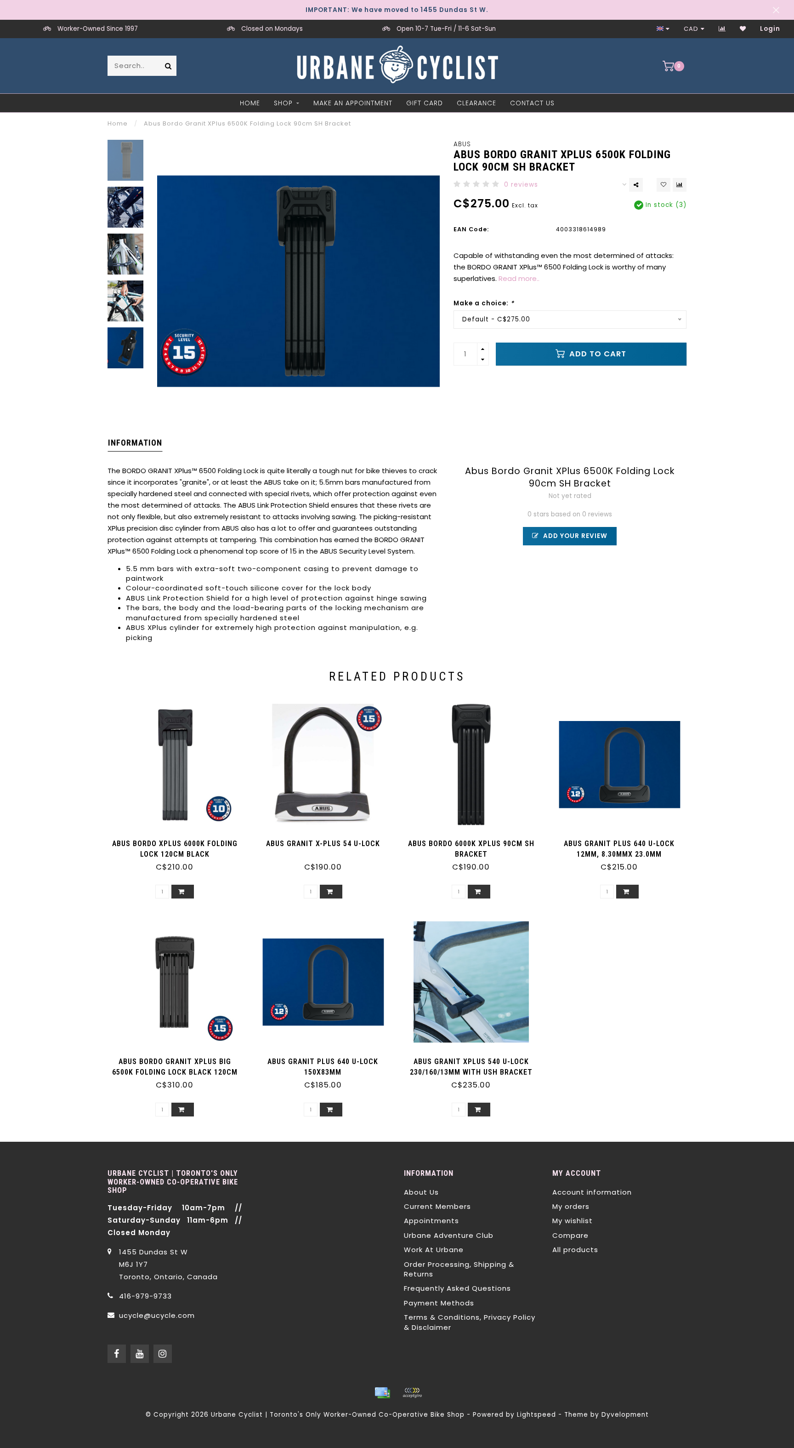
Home (250, 103)
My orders (571, 1206)
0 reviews (521, 184)
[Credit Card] (382, 1393)
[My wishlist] (743, 28)
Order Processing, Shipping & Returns (459, 1269)
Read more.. (519, 278)
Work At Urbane (434, 1249)
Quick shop (179, 840)
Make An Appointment (352, 103)
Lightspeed (536, 1414)
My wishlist (572, 1220)
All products (575, 1249)
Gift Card (424, 103)
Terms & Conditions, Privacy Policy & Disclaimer (469, 1322)
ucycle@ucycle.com (157, 1315)
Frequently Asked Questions (457, 1288)
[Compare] (722, 28)
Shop (283, 103)
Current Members (437, 1206)
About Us (421, 1192)
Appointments (431, 1220)
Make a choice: (484, 303)
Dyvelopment (625, 1414)
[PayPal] (412, 1393)
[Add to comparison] (679, 185)
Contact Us (532, 103)
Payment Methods (439, 1303)
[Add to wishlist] (663, 185)
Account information (592, 1192)
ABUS (462, 144)
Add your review (574, 536)
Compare (570, 1235)
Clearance (476, 103)
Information (135, 442)
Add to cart (596, 354)
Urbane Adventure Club (448, 1235)
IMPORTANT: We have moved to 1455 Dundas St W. (397, 10)
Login (770, 28)
